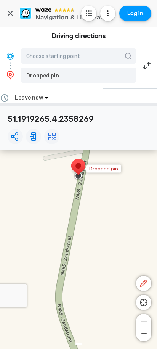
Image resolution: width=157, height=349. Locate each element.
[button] (78, 75)
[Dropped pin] (78, 169)
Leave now (29, 98)
